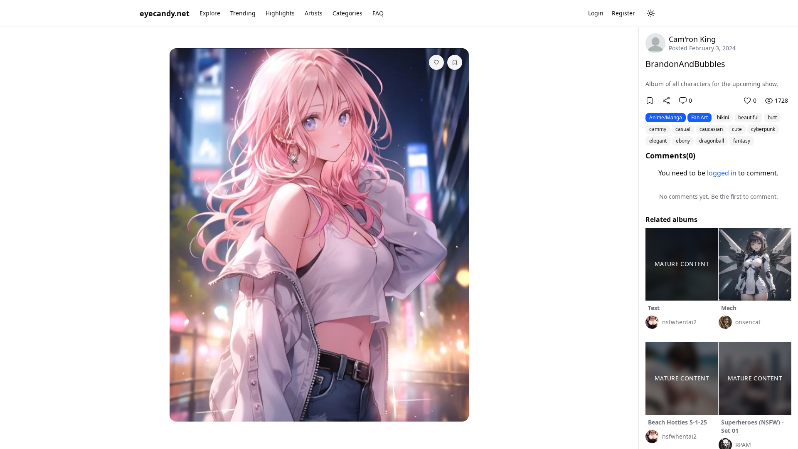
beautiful (748, 117)
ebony (683, 140)
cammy (657, 129)
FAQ (378, 13)
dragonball (711, 140)
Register (623, 13)
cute (737, 129)
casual (682, 129)
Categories (347, 13)
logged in (721, 173)
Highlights (280, 13)
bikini (723, 117)
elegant (658, 140)
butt (772, 117)
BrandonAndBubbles (685, 63)
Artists (314, 13)
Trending (243, 13)
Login (595, 13)
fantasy (741, 140)
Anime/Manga (665, 117)
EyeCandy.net (165, 13)
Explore (210, 13)
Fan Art (699, 117)
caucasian (711, 129)
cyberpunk (763, 129)
